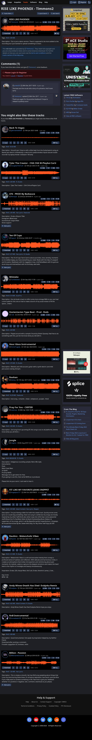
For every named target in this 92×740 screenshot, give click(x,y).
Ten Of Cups (15, 235)
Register (20, 76)
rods (12, 315)
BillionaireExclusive (17, 656)
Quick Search (43, 13)
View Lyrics (7, 226)
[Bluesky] (42, 719)
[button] (89, 2)
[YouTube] (36, 719)
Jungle (12, 440)
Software (33, 2)
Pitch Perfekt (70, 101)
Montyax (14, 197)
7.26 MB (12, 672)
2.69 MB (12, 330)
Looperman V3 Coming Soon (76, 423)
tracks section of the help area (13, 55)
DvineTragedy (15, 347)
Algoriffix (80, 101)
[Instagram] (63, 719)
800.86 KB (13, 458)
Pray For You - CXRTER (21, 407)
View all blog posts (72, 439)
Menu (8, 13)
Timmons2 (14, 22)
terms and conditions (38, 53)
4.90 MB (12, 38)
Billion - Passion (17, 652)
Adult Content (21, 509)
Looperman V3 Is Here (73, 420)
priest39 (17, 86)
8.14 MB (12, 296)
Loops (10, 2)
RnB (7, 38)
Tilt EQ (68, 98)
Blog (40, 2)
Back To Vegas (16, 127)
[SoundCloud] (56, 719)
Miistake (14, 276)
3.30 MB (12, 426)
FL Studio (19, 182)
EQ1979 (68, 109)
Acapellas (17, 2)
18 (58, 199)
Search (56, 13)
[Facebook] (29, 719)
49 (58, 620)
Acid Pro (19, 296)
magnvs (13, 443)
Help (46, 2)
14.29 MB (13, 395)
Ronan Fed (75, 112)
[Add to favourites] (20, 33)
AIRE (67, 112)
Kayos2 (13, 238)
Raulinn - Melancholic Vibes (24, 536)
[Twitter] (49, 719)
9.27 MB (12, 254)
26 (58, 240)
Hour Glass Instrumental (22, 344)
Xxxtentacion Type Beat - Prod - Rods (29, 312)
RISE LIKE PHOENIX (19, 19)
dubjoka (14, 588)
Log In (13, 76)
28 (58, 282)
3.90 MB (12, 634)
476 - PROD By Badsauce (22, 193)
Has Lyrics (19, 213)
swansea (14, 410)
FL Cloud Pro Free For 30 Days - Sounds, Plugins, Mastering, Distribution (76, 414)
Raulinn (13, 539)
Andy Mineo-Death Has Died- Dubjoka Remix (33, 585)
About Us (34, 702)
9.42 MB (12, 603)
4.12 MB (12, 554)
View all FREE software (73, 116)
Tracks (25, 2)
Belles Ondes (78, 109)
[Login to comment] (24, 33)
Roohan (13, 377)
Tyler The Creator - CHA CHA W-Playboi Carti (32, 162)
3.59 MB (12, 509)
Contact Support (46, 702)
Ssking (13, 380)
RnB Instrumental (18, 615)
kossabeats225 (16, 618)
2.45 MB (12, 213)
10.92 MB (13, 147)
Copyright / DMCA (60, 702)
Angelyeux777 (15, 492)
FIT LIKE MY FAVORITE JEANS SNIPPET (29, 489)
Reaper (36, 509)
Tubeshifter (70, 105)
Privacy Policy (41, 706)
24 (58, 133)
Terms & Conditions (27, 706)
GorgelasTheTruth (17, 166)
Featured (27, 213)
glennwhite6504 (16, 130)
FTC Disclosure (66, 706)
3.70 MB (12, 363)
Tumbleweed (15, 280)
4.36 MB (12, 182)
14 (58, 658)
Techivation (76, 98)
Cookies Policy (53, 706)
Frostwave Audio (82, 105)
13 (58, 412)
